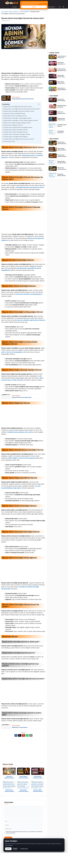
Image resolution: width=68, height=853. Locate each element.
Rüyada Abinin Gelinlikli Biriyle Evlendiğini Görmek (18, 127)
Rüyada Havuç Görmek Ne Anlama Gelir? (62, 155)
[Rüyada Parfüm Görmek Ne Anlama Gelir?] (53, 162)
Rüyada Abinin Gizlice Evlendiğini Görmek (16, 132)
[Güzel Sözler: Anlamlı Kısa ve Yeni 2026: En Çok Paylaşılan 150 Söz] (53, 63)
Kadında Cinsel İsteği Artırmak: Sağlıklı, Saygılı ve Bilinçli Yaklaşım (61, 119)
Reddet (15, 848)
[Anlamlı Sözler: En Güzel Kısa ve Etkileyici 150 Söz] (53, 57)
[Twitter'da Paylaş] (19, 735)
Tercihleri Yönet (24, 848)
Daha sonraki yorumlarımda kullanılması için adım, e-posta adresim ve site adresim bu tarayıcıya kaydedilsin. (24, 832)
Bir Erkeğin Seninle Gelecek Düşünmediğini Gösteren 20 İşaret (61, 125)
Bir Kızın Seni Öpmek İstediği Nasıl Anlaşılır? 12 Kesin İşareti (61, 100)
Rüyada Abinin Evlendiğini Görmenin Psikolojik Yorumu (19, 111)
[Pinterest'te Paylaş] (23, 735)
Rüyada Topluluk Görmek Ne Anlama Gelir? (37, 790)
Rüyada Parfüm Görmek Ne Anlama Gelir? (62, 162)
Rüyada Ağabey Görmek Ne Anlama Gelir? (23, 777)
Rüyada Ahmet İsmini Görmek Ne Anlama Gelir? (61, 143)
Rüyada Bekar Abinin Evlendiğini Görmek (15, 116)
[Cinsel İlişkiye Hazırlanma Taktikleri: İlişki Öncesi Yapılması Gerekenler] (53, 132)
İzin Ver (34, 6)
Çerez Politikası (9, 845)
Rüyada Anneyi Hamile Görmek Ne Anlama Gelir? (9, 790)
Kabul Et (8, 848)
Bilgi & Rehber (51, 7)
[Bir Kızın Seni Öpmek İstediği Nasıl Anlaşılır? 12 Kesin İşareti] (53, 100)
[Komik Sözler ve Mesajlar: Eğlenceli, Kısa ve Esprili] (53, 89)
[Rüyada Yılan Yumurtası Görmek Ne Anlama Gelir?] (53, 168)
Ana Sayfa (14, 7)
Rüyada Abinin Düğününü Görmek (13, 125)
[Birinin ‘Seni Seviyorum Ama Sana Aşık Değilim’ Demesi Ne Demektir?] (53, 112)
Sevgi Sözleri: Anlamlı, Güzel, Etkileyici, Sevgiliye (62, 76)
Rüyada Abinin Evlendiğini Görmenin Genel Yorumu (17, 106)
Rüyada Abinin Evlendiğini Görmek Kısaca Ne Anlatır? (19, 139)
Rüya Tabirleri (13, 11)
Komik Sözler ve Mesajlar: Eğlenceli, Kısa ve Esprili (62, 89)
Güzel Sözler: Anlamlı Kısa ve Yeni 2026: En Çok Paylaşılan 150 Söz (61, 63)
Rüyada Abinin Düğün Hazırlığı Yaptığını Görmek (17, 123)
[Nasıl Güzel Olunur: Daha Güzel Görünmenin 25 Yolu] (53, 106)
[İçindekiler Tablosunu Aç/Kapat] (38, 104)
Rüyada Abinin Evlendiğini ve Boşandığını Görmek (17, 118)
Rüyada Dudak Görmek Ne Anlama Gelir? (37, 777)
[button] (63, 7)
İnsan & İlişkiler (24, 11)
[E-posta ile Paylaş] (30, 735)
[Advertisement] (23, 61)
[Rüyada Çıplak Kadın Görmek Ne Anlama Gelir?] (53, 149)
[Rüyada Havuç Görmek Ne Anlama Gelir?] (53, 155)
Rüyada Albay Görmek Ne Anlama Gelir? (23, 790)
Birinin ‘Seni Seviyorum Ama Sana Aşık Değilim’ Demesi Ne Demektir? (61, 112)
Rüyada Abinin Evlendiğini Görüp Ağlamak (16, 136)
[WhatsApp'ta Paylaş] (27, 735)
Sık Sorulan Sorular (9, 141)
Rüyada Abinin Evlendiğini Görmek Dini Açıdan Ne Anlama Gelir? (22, 109)
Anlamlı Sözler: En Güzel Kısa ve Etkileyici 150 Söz (61, 57)
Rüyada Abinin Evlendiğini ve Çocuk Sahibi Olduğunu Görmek (20, 120)
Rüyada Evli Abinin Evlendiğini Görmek (14, 113)
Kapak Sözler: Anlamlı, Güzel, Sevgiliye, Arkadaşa (61, 82)
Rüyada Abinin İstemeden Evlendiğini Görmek (17, 134)
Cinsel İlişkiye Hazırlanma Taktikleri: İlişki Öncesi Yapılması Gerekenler (61, 132)
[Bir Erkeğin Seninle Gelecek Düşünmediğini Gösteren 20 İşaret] (53, 125)
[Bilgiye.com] (12, 2)
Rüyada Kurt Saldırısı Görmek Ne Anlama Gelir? (62, 175)
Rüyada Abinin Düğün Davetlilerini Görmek (16, 129)
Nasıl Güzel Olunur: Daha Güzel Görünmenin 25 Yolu (62, 106)
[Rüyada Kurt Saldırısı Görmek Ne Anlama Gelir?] (53, 175)
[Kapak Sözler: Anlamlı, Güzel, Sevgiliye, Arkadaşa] (53, 82)
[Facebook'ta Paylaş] (16, 735)
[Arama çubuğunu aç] (59, 7)
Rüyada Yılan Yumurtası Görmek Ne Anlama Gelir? (61, 168)
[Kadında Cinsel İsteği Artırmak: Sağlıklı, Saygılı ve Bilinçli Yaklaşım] (53, 119)
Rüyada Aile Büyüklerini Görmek (9, 777)
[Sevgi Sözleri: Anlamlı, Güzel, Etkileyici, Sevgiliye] (53, 76)
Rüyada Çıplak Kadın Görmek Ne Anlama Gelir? (61, 149)
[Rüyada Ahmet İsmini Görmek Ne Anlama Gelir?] (53, 143)
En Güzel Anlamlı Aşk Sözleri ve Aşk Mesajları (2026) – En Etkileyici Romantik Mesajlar (61, 69)
